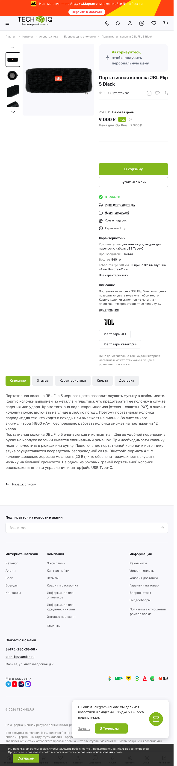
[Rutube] (21, 684)
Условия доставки (144, 578)
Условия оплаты (142, 571)
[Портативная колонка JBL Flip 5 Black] (58, 80)
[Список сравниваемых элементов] (141, 23)
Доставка (126, 381)
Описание (18, 381)
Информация (141, 554)
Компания (55, 554)
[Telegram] (8, 684)
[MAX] (28, 684)
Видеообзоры (140, 600)
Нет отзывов (120, 93)
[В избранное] (157, 93)
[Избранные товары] (153, 23)
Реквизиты (138, 563)
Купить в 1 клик (134, 182)
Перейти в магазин (87, 12)
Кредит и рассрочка (62, 585)
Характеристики (73, 381)
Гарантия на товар (144, 585)
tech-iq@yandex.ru (20, 657)
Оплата (102, 381)
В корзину (133, 169)
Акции (11, 571)
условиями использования (95, 752)
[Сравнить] (149, 93)
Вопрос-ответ (140, 593)
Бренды (12, 585)
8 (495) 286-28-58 (20, 649)
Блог (9, 578)
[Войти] (129, 23)
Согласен (26, 758)
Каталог (12, 563)
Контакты (13, 593)
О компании (56, 563)
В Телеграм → (111, 728)
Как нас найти (58, 571)
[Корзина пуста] (165, 23)
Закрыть (84, 728)
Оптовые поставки (61, 617)
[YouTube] (14, 684)
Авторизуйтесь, (126, 52)
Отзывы (43, 381)
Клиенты (54, 626)
